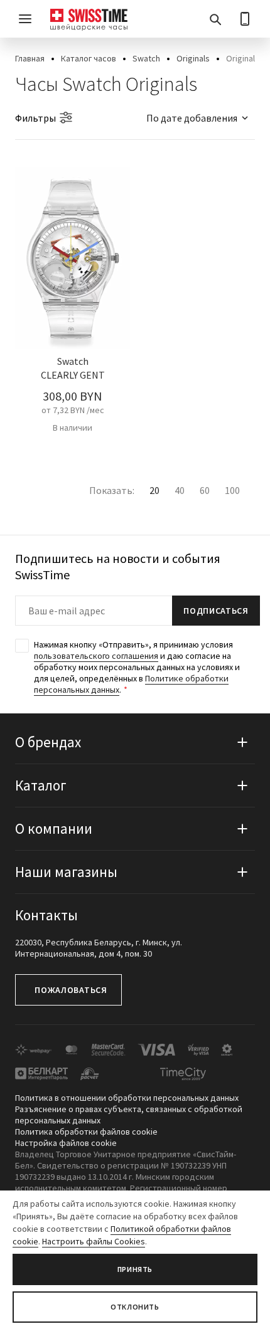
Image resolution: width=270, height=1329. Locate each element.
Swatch (146, 58)
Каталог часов (88, 58)
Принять (135, 1269)
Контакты (46, 915)
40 (180, 490)
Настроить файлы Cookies (93, 1241)
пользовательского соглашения (96, 655)
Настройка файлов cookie (66, 1142)
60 (205, 490)
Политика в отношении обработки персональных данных (127, 1097)
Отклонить (135, 1306)
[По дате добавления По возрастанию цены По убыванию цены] (191, 118)
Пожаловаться (71, 989)
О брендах (48, 742)
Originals (193, 58)
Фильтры (35, 118)
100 (232, 490)
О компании (53, 828)
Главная (30, 58)
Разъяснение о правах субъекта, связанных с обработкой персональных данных (128, 1114)
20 (154, 490)
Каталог (41, 785)
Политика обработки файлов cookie (86, 1131)
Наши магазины (66, 872)
